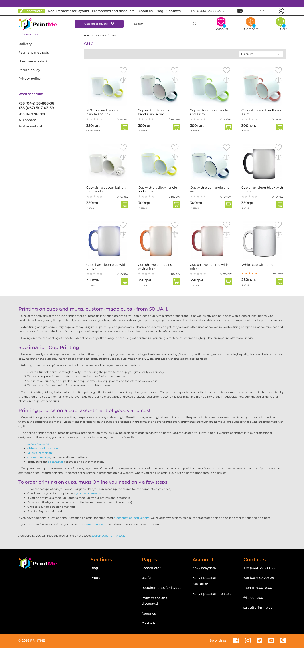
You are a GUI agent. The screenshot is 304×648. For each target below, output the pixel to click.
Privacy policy (29, 79)
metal (59, 461)
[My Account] (281, 11)
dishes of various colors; (43, 448)
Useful (147, 578)
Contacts (149, 623)
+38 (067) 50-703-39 (258, 578)
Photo (95, 578)
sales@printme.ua (257, 608)
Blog (94, 568)
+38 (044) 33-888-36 (36, 103)
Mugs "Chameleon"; (40, 452)
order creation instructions (131, 517)
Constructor (151, 568)
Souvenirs (101, 35)
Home (87, 35)
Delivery (25, 44)
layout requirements (87, 493)
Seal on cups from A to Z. (108, 535)
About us (149, 614)
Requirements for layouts (162, 588)
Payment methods (33, 52)
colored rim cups (38, 457)
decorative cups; (38, 444)
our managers (95, 524)
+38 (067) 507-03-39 (36, 108)
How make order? (32, 61)
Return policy (29, 70)
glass (51, 461)
